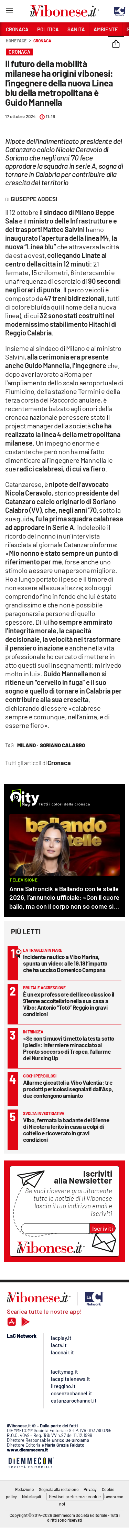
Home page (16, 40)
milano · (27, 745)
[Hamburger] (9, 12)
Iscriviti (102, 1228)
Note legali (31, 1496)
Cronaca (42, 40)
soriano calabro (62, 745)
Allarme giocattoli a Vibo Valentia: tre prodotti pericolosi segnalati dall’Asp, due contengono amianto (68, 1089)
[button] (116, 44)
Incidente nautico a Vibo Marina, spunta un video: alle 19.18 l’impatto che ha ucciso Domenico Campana (65, 963)
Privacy (90, 1489)
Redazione (24, 1489)
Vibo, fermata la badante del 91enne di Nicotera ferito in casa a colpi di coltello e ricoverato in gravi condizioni (66, 1129)
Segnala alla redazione (58, 1489)
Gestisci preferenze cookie (75, 1496)
